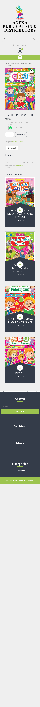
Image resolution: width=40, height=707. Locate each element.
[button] (32, 71)
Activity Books (20, 63)
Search (33, 39)
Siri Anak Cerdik (17, 142)
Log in (20, 450)
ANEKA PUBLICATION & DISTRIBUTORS (20, 26)
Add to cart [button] (20, 210)
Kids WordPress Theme (13, 480)
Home (7, 63)
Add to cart (21, 134)
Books (12, 63)
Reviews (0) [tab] (12, 148)
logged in (19, 165)
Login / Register (21, 45)
